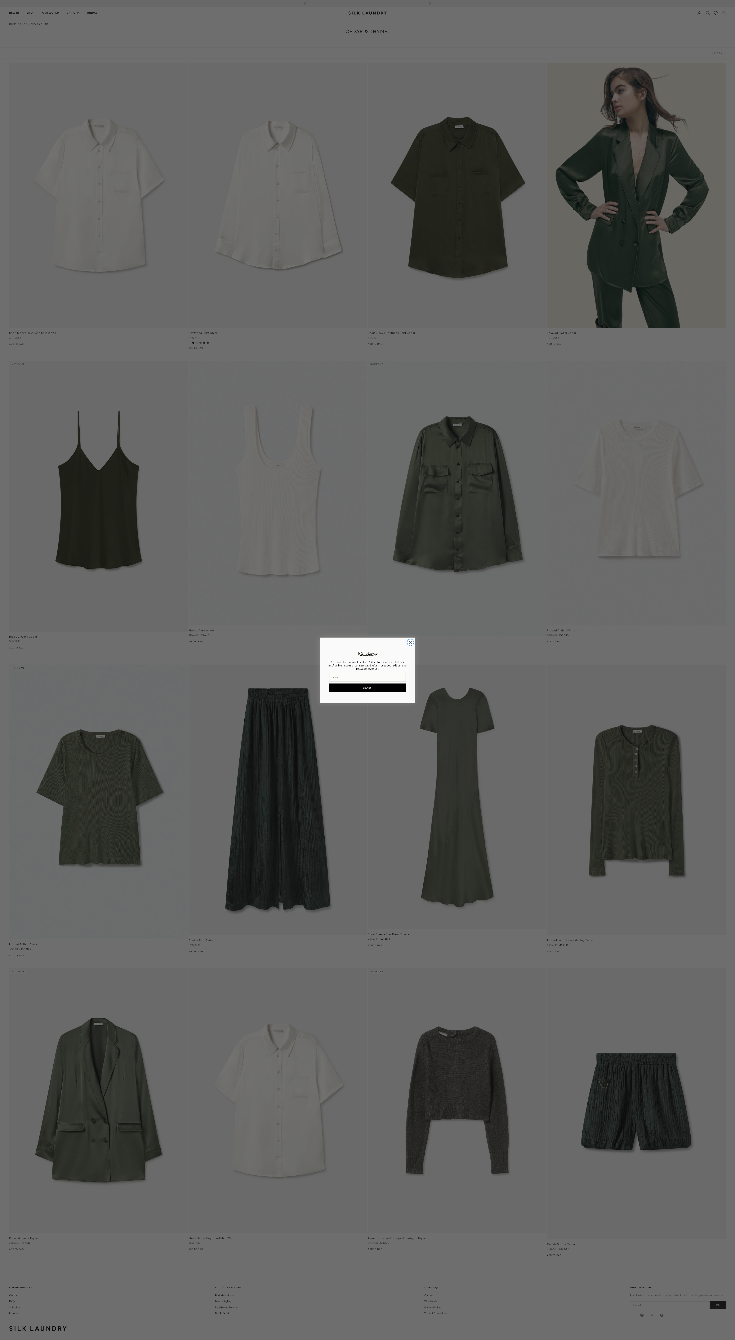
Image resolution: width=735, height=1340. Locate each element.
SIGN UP (367, 688)
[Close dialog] (410, 642)
